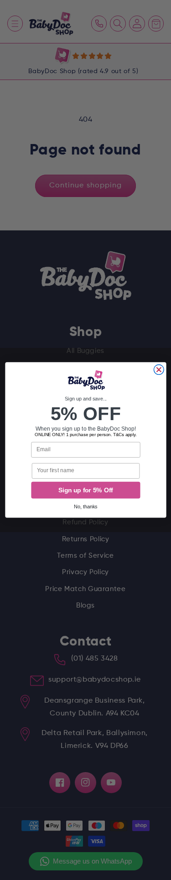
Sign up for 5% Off (85, 490)
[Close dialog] (159, 370)
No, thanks (86, 507)
